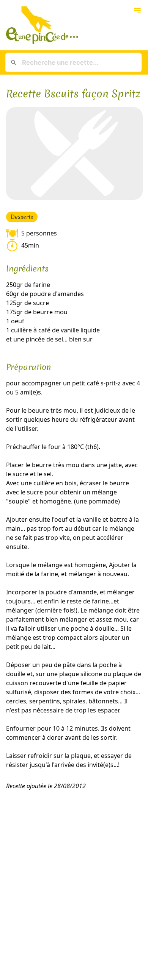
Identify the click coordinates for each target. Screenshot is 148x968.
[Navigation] (137, 10)
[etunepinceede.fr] (74, 25)
